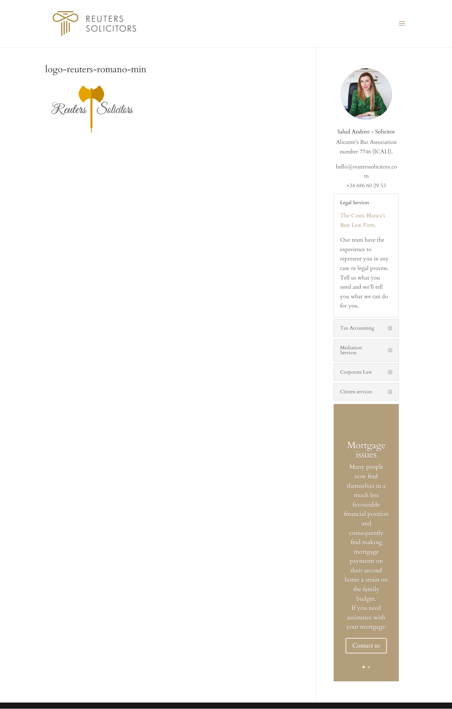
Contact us (366, 645)
